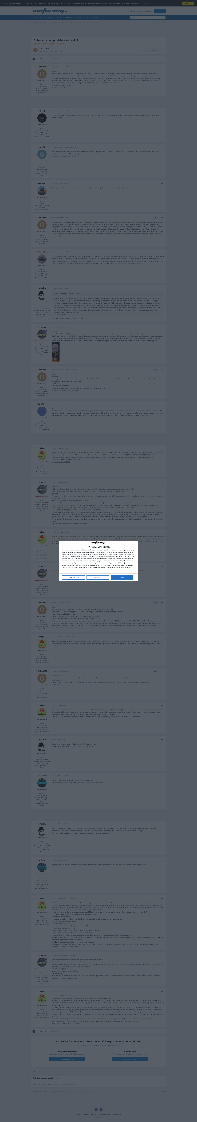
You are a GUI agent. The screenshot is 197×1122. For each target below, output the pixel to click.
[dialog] (98, 561)
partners (73, 550)
